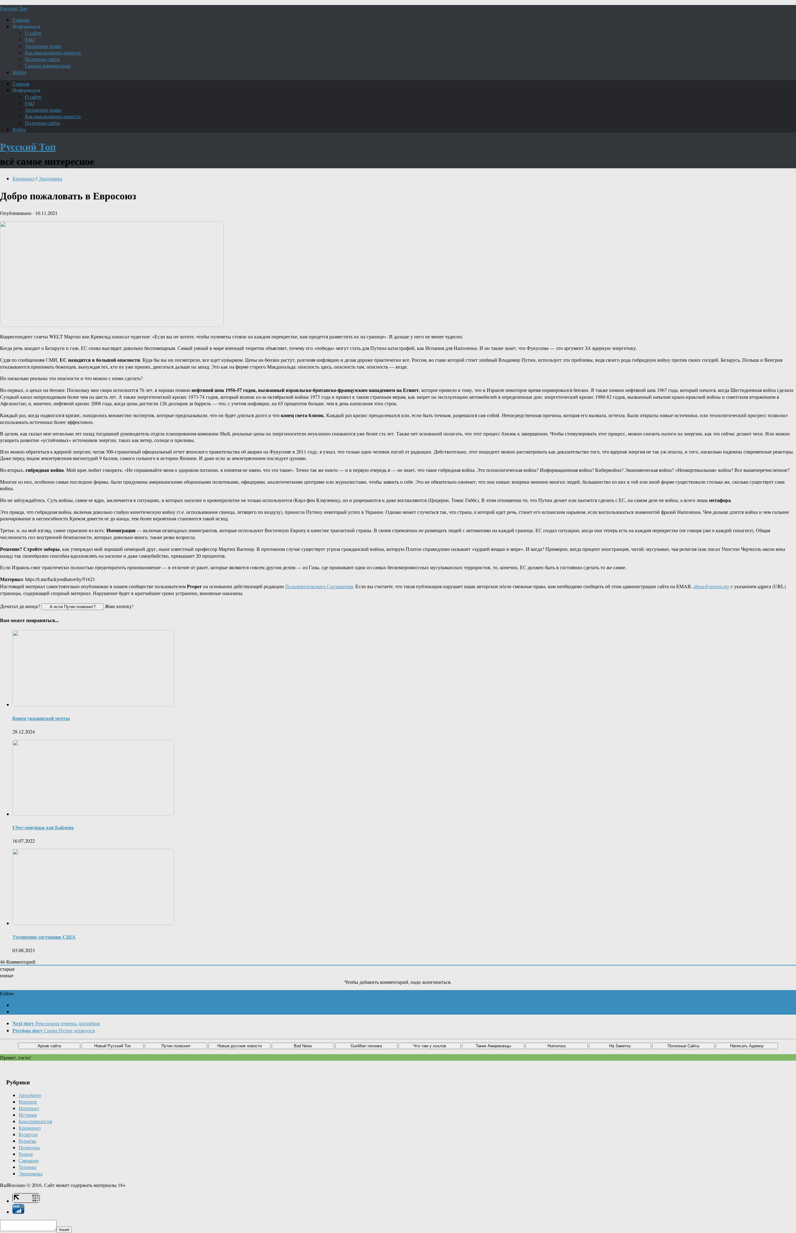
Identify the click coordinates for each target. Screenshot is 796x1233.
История (28, 1114)
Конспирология (35, 1121)
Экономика (50, 178)
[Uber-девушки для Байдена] (93, 814)
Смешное (29, 1160)
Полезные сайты (42, 59)
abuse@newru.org (711, 586)
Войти (19, 72)
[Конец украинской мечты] (93, 704)
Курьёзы (27, 1141)
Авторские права (43, 46)
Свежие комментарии (48, 65)
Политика (29, 1147)
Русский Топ (13, 8)
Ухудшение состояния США (44, 936)
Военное (28, 1101)
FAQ (30, 39)
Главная (20, 19)
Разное (26, 1154)
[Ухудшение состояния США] (93, 923)
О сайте (33, 33)
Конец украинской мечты (41, 718)
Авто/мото (30, 1095)
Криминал (23, 178)
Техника (27, 1167)
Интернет (29, 1108)
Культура (28, 1134)
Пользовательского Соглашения (319, 586)
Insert (64, 1229)
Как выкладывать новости (53, 52)
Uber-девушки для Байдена (43, 827)
